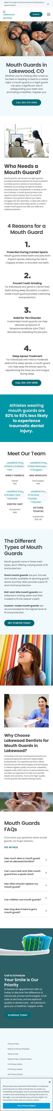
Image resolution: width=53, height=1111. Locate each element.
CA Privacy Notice (15, 1064)
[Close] (49, 1082)
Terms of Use (13, 1054)
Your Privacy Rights (26, 1105)
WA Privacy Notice (15, 1074)
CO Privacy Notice (15, 1069)
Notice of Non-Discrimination (20, 1059)
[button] (48, 14)
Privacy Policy (13, 1044)
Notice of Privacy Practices (18, 1049)
